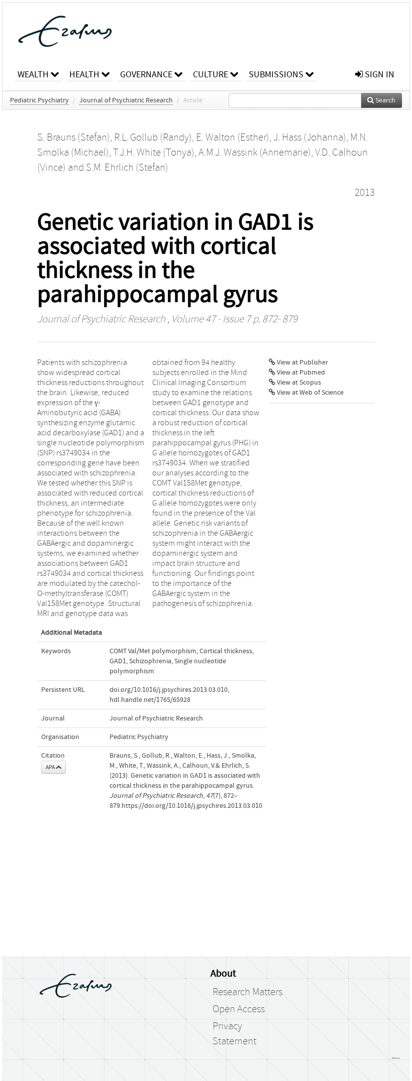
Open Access (239, 1009)
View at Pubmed (300, 373)
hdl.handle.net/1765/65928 (150, 700)
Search (384, 100)
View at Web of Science (309, 393)
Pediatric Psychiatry (39, 100)
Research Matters (247, 992)
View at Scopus (298, 383)
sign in (378, 74)
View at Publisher (301, 362)
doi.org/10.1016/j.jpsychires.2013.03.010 (169, 690)
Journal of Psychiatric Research (126, 100)
